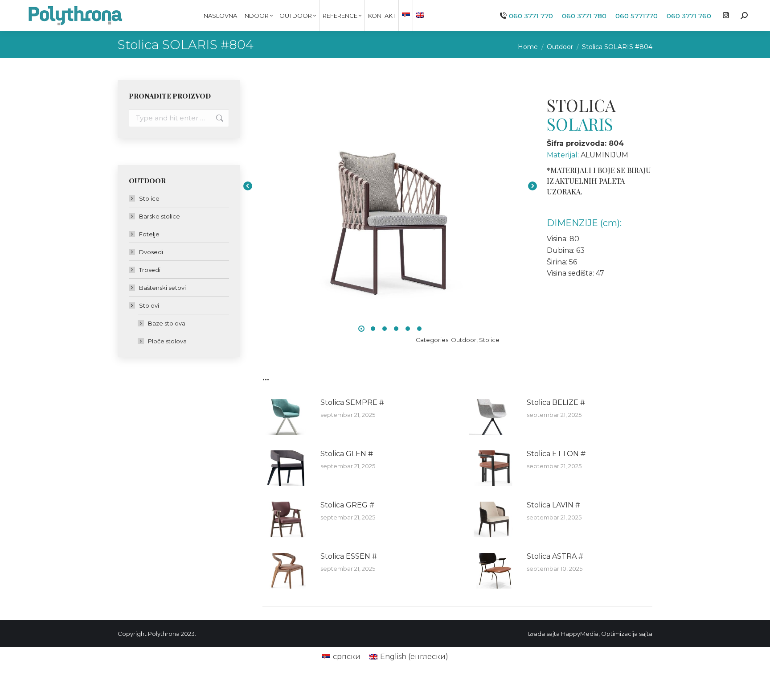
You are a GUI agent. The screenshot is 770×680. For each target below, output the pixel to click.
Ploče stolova (167, 341)
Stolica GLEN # (346, 453)
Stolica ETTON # (556, 453)
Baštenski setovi (162, 287)
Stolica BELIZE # (556, 402)
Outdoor (463, 339)
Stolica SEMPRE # (352, 402)
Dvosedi (151, 252)
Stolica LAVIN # (553, 505)
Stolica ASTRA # (555, 556)
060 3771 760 (689, 16)
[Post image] (286, 417)
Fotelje (149, 234)
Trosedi (149, 269)
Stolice (489, 339)
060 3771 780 (584, 16)
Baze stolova (166, 323)
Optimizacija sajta (626, 633)
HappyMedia (579, 633)
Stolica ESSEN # (348, 556)
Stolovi (149, 305)
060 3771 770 (531, 16)
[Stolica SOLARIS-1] (390, 185)
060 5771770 (636, 16)
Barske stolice (159, 216)
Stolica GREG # (347, 505)
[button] (361, 328)
